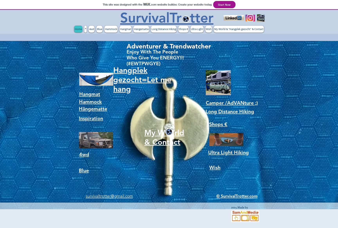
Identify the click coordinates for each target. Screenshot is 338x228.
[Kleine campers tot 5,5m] (261, 18)
